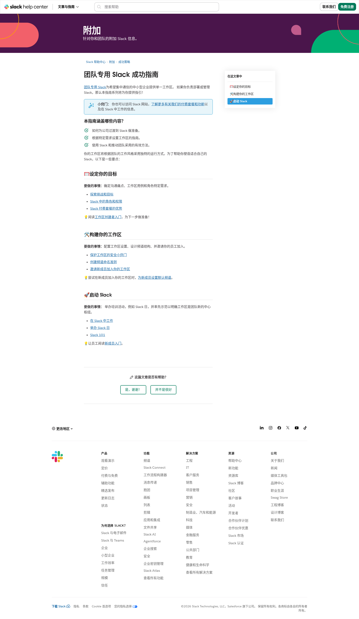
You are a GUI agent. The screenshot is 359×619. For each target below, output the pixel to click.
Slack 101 (97, 335)
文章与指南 (66, 7)
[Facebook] (279, 428)
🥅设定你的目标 (240, 86)
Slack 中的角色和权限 (106, 201)
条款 (86, 606)
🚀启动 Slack (238, 101)
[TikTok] (305, 428)
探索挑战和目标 (101, 194)
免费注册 (347, 7)
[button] (133, 389)
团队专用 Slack (95, 87)
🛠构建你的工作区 (242, 94)
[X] (288, 428)
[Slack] (57, 520)
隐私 (76, 606)
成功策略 (124, 62)
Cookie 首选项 (101, 606)
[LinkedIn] (262, 428)
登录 (311, 7)
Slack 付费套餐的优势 (106, 208)
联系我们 (329, 7)
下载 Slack (59, 606)
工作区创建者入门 (108, 217)
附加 (112, 62)
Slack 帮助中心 (96, 62)
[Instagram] (270, 428)
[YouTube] (297, 428)
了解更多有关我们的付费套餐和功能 (177, 104)
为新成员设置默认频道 (154, 277)
